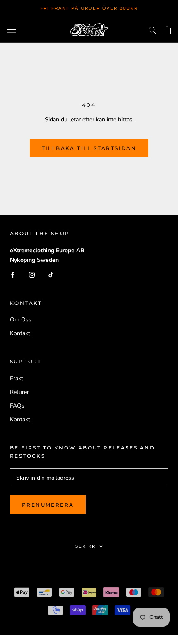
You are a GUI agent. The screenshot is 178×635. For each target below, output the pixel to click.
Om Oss (20, 320)
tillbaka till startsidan (89, 148)
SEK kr (85, 546)
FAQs (17, 406)
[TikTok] (51, 274)
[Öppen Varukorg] (167, 30)
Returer (19, 392)
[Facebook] (13, 274)
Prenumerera (48, 505)
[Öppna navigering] (11, 30)
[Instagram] (32, 274)
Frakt (16, 378)
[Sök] (152, 29)
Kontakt (20, 333)
